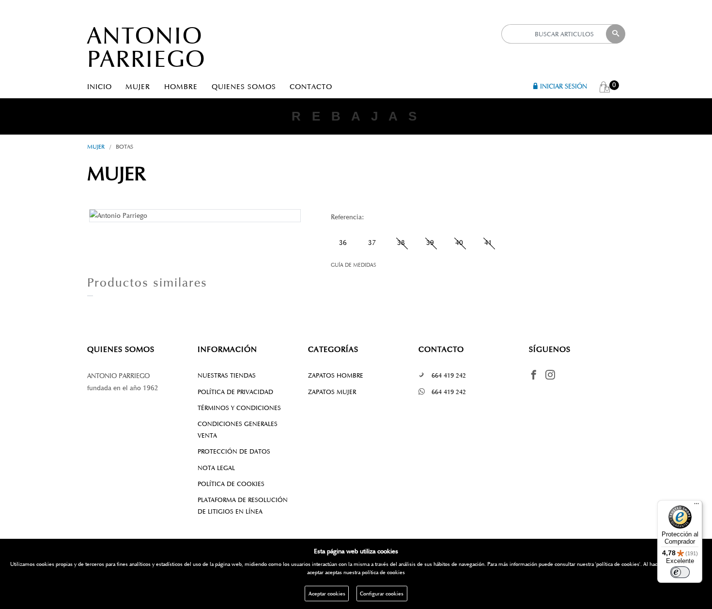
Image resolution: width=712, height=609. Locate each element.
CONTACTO (311, 86)
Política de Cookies (231, 484)
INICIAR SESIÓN (563, 86)
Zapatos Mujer (332, 392)
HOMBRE (181, 86)
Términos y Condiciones (239, 408)
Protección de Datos (234, 451)
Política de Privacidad (235, 392)
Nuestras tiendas (227, 375)
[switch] (680, 572)
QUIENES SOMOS (244, 86)
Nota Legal (216, 468)
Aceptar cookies (327, 593)
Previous (74, 215)
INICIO (99, 86)
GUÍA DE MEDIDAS (353, 264)
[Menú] (696, 506)
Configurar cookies (381, 593)
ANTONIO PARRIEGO (146, 47)
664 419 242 (449, 375)
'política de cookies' (617, 564)
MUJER (137, 86)
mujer (96, 146)
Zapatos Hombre (335, 375)
